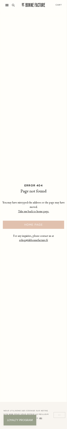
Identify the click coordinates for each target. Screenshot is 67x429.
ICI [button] (40, 418)
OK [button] (59, 415)
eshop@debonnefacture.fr (33, 240)
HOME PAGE (33, 224)
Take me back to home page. (33, 212)
